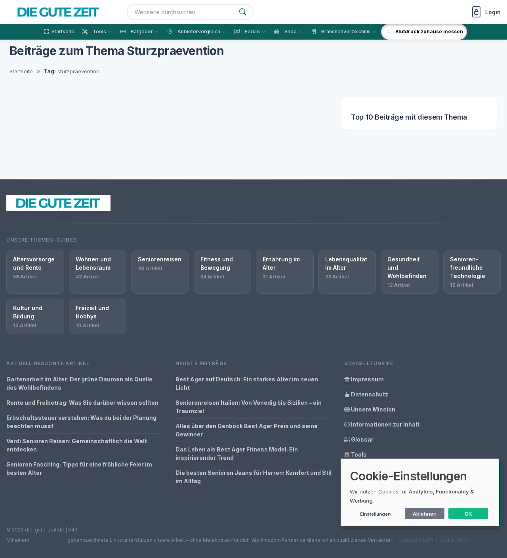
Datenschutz (369, 394)
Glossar (362, 439)
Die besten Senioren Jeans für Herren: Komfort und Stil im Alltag (253, 476)
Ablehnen (424, 513)
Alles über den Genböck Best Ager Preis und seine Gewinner (246, 430)
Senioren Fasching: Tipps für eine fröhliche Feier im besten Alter (79, 468)
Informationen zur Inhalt (384, 424)
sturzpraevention (78, 71)
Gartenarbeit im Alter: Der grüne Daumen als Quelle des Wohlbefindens (79, 383)
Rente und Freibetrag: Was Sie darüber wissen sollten (82, 402)
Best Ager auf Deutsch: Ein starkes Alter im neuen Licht (246, 383)
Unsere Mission (372, 409)
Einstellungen (375, 514)
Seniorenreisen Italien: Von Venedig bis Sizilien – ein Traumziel (248, 406)
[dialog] (420, 492)
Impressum (367, 379)
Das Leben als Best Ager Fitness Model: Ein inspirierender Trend (236, 453)
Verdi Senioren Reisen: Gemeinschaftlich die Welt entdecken (76, 445)
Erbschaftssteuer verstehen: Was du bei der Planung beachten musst (81, 421)
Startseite (21, 71)
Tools (358, 454)
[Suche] (242, 12)
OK (468, 513)
